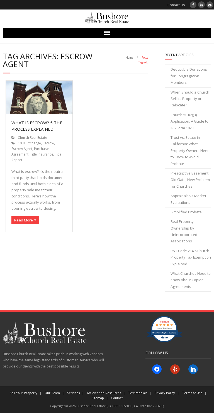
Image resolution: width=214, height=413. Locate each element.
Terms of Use (192, 393)
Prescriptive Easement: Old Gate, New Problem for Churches (190, 180)
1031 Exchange (29, 143)
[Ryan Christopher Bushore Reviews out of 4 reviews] (164, 341)
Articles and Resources (104, 393)
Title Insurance (41, 154)
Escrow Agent (21, 148)
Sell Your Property (23, 393)
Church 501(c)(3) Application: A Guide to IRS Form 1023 (189, 121)
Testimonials (137, 393)
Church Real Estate (32, 137)
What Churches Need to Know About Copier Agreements (191, 280)
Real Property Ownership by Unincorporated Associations (184, 231)
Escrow (48, 143)
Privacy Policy (164, 393)
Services (73, 393)
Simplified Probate (186, 211)
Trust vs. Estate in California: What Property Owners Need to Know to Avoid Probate (190, 150)
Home (129, 57)
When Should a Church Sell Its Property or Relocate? (190, 99)
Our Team (52, 393)
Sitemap (98, 398)
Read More (23, 220)
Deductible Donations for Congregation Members (189, 76)
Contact (117, 398)
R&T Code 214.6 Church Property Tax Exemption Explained (191, 257)
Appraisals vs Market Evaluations (188, 199)
